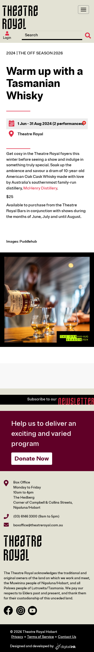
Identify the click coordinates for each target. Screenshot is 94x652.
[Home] (20, 17)
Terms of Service (40, 637)
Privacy (17, 637)
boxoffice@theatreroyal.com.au (38, 525)
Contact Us (67, 637)
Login (7, 38)
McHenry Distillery (40, 188)
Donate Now (32, 458)
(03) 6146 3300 (25, 516)
